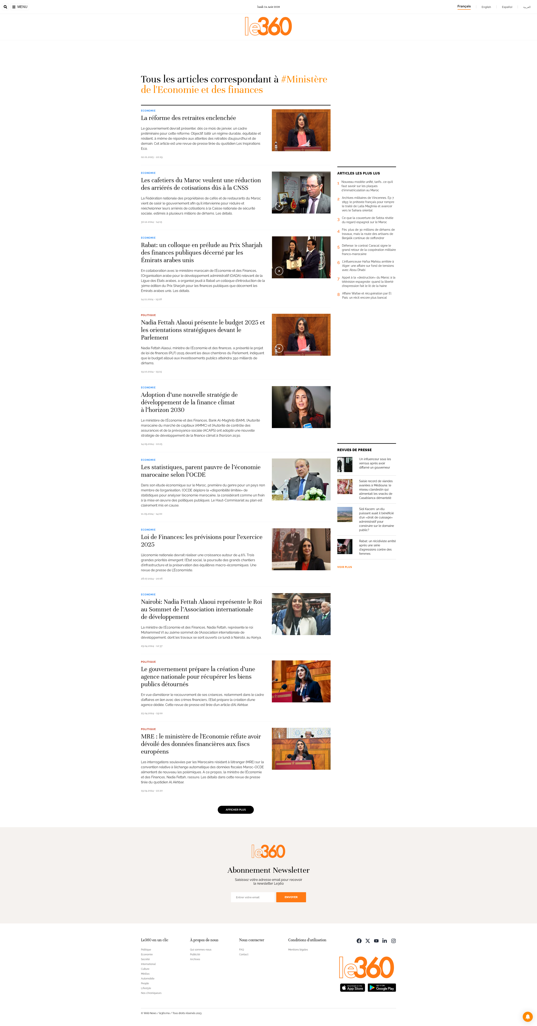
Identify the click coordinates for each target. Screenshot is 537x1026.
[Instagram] (393, 941)
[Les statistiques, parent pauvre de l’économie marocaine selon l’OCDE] (301, 479)
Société (145, 959)
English (486, 7)
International (148, 964)
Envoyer (291, 897)
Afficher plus (236, 809)
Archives (195, 959)
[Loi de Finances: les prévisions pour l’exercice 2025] (301, 549)
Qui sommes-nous (200, 949)
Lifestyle (146, 988)
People (145, 983)
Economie (148, 110)
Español (507, 7)
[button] (528, 1017)
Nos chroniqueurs (151, 993)
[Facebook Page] (359, 940)
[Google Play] (382, 987)
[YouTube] (376, 940)
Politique (148, 315)
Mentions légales (298, 949)
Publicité (195, 954)
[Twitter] (367, 940)
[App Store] (352, 987)
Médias (145, 973)
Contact (243, 954)
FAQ (241, 949)
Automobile (147, 978)
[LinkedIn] (384, 940)
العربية (527, 7)
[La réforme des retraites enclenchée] (301, 130)
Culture (145, 968)
